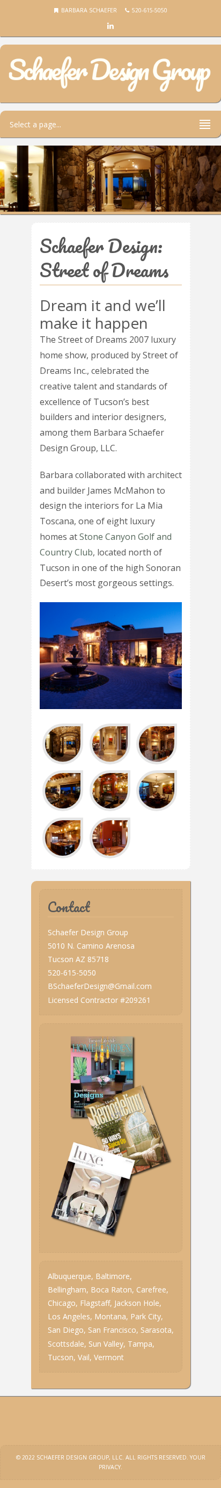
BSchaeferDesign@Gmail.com (100, 986)
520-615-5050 (72, 972)
